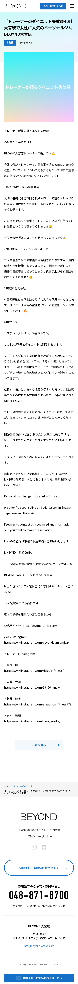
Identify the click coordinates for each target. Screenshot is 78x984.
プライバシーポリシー (39, 836)
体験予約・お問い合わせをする (39, 868)
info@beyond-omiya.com (39, 946)
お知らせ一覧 (26, 786)
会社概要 (55, 830)
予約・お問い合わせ (53, 6)
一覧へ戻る (39, 745)
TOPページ (9, 786)
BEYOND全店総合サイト (32, 830)
